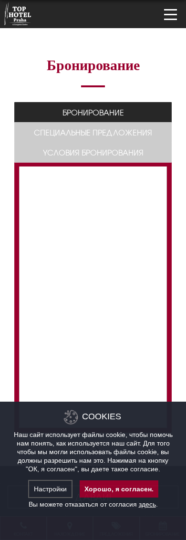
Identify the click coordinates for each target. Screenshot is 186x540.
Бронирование (93, 112)
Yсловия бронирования (93, 152)
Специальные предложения (93, 132)
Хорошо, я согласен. (119, 489)
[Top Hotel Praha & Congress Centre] (18, 13)
